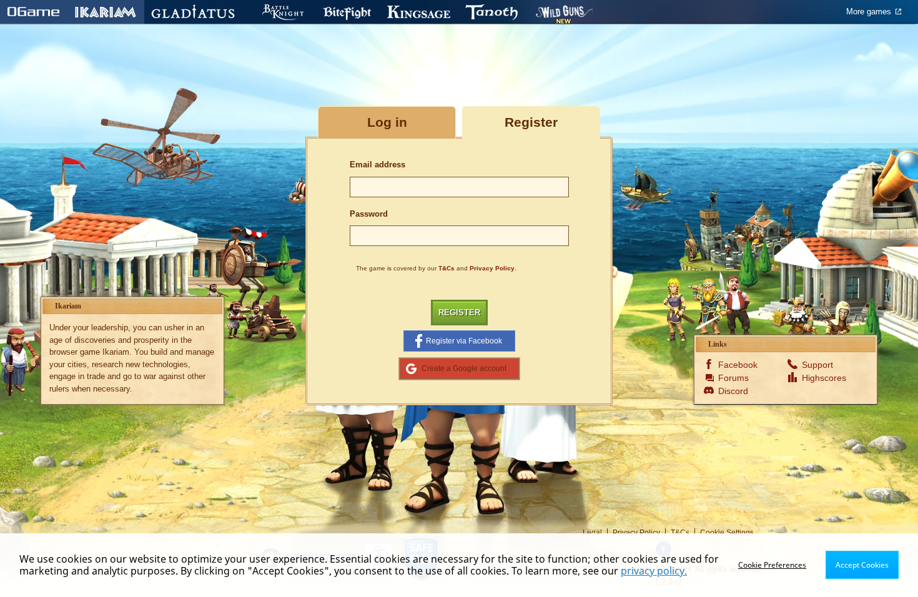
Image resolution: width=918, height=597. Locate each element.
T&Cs (446, 268)
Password (369, 214)
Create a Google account (464, 368)
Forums (733, 378)
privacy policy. (654, 571)
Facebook (738, 365)
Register (459, 312)
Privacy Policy (492, 268)
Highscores (822, 378)
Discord (733, 391)
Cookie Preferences (772, 565)
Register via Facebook (464, 341)
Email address (377, 164)
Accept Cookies (862, 565)
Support (817, 365)
